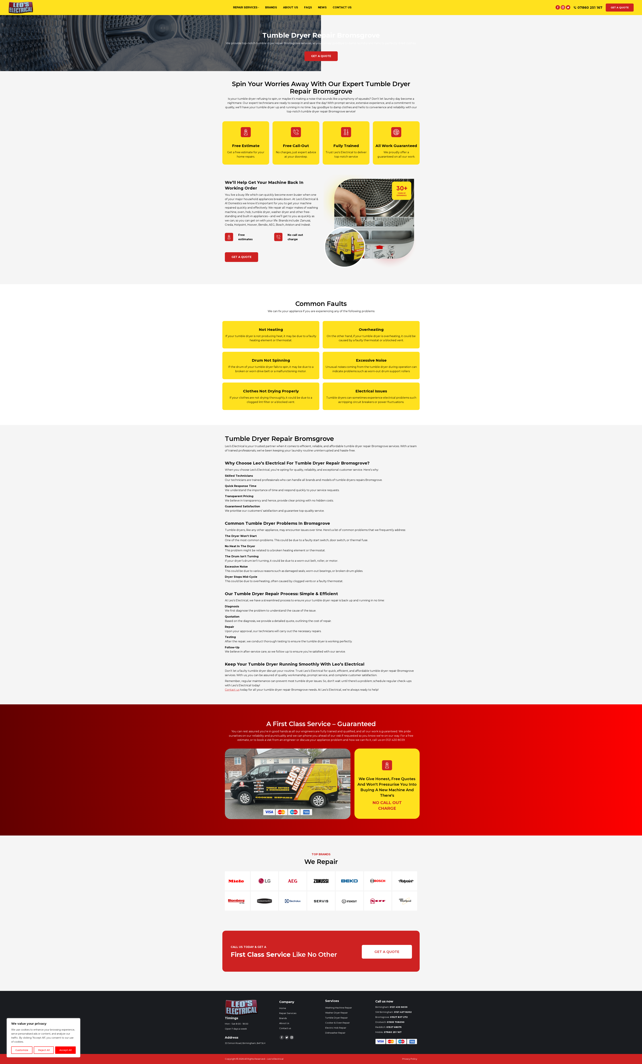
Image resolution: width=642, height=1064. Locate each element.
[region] (43, 1037)
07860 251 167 (589, 8)
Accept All (65, 1050)
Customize (21, 1050)
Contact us (232, 689)
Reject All (44, 1050)
